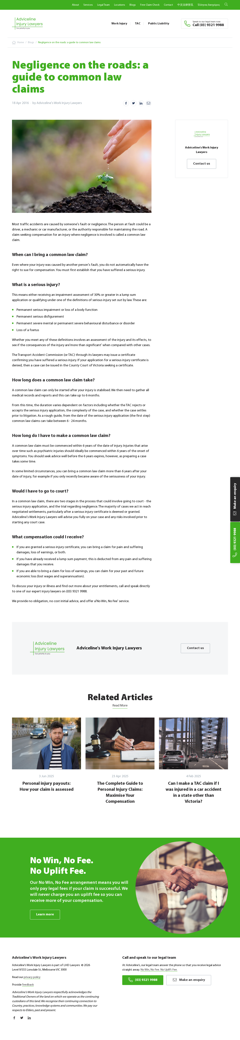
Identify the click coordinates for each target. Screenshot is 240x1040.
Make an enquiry (192, 980)
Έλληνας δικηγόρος (209, 5)
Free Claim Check (149, 5)
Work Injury (119, 23)
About (75, 5)
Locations (119, 5)
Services (88, 5)
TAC (137, 23)
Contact (168, 5)
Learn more (45, 914)
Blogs (133, 5)
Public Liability (158, 23)
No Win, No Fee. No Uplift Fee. (158, 969)
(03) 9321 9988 (146, 980)
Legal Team (103, 5)
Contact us (201, 164)
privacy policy (32, 977)
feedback (28, 984)
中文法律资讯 (185, 5)
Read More (120, 705)
